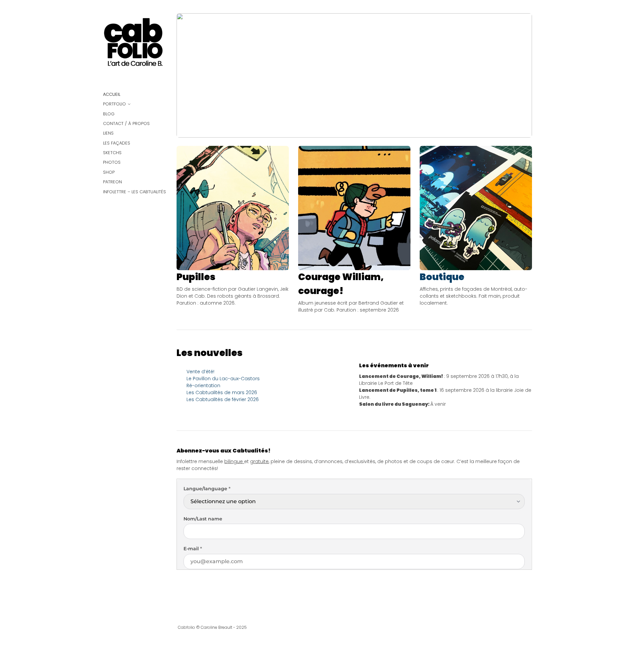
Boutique (442, 276)
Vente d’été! (200, 371)
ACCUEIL (111, 94)
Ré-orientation (203, 385)
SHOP (109, 172)
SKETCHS (112, 152)
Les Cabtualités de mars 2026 (221, 392)
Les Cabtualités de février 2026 (222, 399)
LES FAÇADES (116, 143)
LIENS (108, 133)
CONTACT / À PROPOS (126, 123)
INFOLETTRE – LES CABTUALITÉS (134, 192)
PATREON (112, 182)
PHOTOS (112, 162)
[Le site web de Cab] (135, 45)
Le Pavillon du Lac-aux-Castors (223, 378)
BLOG (109, 114)
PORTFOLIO (114, 104)
